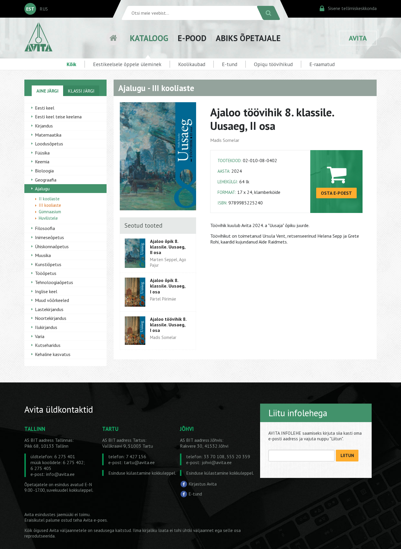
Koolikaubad (191, 64)
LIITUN (347, 455)
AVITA (358, 38)
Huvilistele (48, 218)
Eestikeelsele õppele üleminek (127, 64)
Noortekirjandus (50, 318)
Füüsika (42, 153)
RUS (44, 9)
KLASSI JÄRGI (81, 91)
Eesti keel (44, 108)
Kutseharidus (47, 345)
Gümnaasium (50, 211)
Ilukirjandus (46, 327)
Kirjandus (44, 126)
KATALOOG (149, 38)
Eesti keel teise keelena (58, 117)
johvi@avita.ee (217, 462)
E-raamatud (322, 64)
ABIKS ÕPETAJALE (248, 38)
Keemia (42, 161)
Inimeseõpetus (49, 237)
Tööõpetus (45, 273)
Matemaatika (48, 135)
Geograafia (45, 180)
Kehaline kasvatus (52, 354)
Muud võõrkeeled (52, 300)
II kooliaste (49, 199)
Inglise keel (46, 291)
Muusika (43, 255)
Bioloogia (44, 171)
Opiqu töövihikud (273, 64)
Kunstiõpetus (48, 264)
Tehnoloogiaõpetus (54, 282)
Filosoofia (45, 228)
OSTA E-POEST (336, 193)
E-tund (229, 64)
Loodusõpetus (49, 144)
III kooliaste (50, 205)
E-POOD (192, 38)
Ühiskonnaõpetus (52, 246)
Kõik (71, 64)
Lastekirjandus (49, 309)
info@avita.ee (60, 474)
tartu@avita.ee (139, 462)
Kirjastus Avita (202, 484)
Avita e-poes (95, 520)
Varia (39, 336)
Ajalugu (42, 189)
